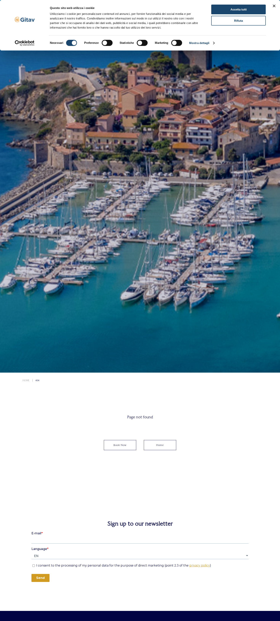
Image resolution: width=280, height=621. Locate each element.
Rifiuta (238, 20)
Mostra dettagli (199, 43)
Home (26, 380)
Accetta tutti (238, 9)
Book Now (120, 445)
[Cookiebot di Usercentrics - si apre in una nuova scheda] (24, 43)
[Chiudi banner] (274, 6)
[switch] (107, 43)
